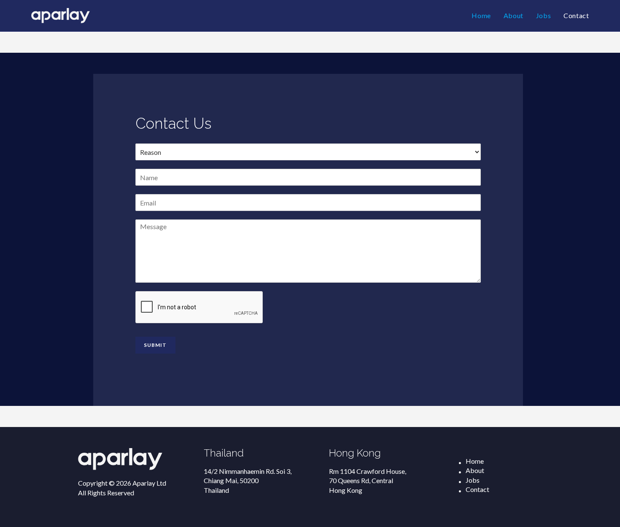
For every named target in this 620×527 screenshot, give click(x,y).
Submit (155, 345)
